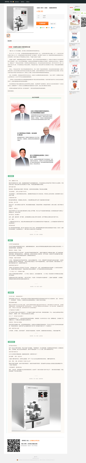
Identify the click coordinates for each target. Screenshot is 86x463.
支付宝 (54, 27)
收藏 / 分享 (53, 23)
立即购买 (42, 23)
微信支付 (43, 27)
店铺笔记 (27, 1)
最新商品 (22, 1)
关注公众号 (77, 9)
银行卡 (48, 27)
